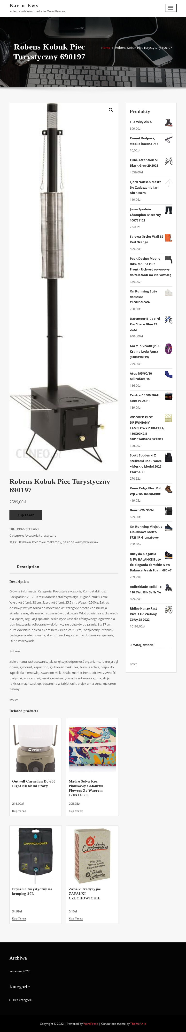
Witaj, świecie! (144, 645)
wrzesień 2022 (19, 971)
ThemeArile (138, 1024)
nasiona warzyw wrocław (80, 542)
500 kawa (24, 542)
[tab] (28, 568)
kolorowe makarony (46, 542)
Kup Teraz (25, 515)
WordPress (90, 1024)
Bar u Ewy (24, 5)
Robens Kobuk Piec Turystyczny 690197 (143, 47)
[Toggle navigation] (171, 8)
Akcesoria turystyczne (40, 535)
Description (28, 566)
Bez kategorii (22, 1000)
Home (105, 47)
